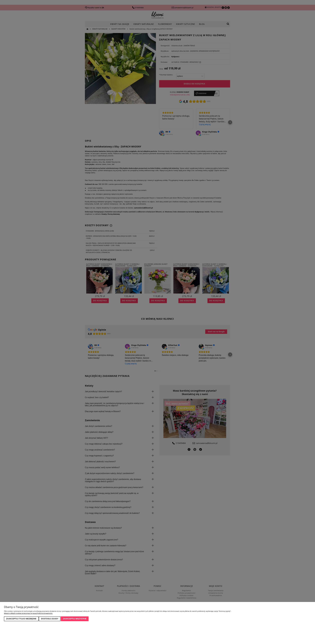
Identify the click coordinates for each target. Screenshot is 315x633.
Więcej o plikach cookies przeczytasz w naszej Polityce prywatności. (28, 613)
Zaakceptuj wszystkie (75, 619)
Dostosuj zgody (49, 619)
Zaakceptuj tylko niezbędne (21, 619)
